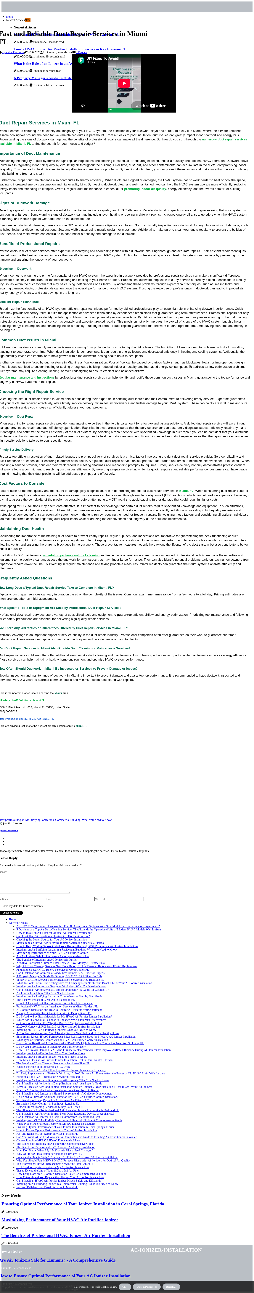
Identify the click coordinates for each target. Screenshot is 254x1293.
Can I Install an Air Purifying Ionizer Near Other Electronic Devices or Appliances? (65, 1113)
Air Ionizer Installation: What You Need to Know (45, 993)
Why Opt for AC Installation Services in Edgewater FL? (49, 1153)
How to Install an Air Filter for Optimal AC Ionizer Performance (54, 932)
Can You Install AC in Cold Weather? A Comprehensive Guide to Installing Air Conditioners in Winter (76, 1137)
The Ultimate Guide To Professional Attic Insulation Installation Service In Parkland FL (67, 1110)
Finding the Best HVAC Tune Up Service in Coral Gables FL (52, 969)
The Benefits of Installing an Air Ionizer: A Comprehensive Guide (55, 1143)
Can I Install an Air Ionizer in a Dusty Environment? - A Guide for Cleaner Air (62, 989)
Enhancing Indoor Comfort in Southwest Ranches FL (47, 1103)
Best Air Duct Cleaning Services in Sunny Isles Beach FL (50, 1106)
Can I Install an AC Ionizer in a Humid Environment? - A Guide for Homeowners (64, 1093)
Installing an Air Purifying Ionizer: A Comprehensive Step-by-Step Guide (59, 996)
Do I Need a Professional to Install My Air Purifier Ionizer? (51, 1046)
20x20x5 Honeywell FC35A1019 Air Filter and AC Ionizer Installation (58, 1026)
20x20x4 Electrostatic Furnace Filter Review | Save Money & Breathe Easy (60, 962)
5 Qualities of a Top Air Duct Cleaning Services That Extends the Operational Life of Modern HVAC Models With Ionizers (88, 929)
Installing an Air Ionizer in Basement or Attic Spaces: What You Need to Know (62, 1080)
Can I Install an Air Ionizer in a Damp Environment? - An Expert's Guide (59, 1083)
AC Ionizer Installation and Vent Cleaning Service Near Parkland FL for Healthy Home (67, 1033)
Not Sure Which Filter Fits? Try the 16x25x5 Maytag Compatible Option (59, 1023)
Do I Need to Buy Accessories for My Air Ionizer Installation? (52, 1167)
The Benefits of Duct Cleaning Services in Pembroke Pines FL (53, 1063)
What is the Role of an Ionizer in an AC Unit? (43, 1066)
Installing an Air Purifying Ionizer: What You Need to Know (51, 1056)
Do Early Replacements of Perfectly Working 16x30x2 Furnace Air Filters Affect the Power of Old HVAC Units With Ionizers (90, 1073)
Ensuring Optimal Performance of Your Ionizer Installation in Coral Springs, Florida (65, 1127)
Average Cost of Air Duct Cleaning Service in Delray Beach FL (53, 1013)
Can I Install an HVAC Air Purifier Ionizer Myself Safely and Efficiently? (59, 1180)
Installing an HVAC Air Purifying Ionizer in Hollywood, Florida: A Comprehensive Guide (69, 1120)
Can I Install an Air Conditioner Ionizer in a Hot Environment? (53, 936)
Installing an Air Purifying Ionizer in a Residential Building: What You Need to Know (66, 949)
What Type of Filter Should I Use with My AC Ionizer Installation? (55, 1123)
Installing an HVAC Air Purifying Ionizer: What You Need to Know (56, 1029)
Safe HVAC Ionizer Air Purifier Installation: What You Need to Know (57, 1090)
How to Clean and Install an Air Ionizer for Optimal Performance (54, 1003)
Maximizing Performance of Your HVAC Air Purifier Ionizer (52, 952)
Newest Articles (18, 922)
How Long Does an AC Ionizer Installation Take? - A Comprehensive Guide (61, 1173)
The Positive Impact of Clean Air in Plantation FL (45, 999)
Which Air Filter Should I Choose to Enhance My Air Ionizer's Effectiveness (61, 1019)
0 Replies (81, 52)
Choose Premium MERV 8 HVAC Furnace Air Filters (48, 1140)
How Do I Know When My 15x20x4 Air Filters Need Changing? (55, 1150)
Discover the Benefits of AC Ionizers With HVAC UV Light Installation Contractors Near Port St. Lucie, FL (80, 1043)
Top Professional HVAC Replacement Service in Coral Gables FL (55, 1163)
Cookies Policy (108, 1286)
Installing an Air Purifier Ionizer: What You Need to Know (50, 1053)
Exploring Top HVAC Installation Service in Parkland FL (50, 1076)
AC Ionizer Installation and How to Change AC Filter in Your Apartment (59, 1009)
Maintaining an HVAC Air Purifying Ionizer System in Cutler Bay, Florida (60, 942)
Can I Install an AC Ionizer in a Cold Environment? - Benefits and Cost (58, 1117)
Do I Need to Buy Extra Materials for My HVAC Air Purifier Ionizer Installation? (64, 1016)
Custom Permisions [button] (147, 1286)
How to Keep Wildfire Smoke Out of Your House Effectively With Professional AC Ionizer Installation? (77, 946)
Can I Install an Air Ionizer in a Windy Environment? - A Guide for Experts (60, 973)
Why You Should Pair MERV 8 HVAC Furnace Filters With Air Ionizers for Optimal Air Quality (73, 1160)
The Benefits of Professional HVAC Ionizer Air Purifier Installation (55, 1147)
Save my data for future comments (22, 906)
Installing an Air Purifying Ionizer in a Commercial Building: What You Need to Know (67, 1183)
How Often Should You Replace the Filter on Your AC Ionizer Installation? (60, 1177)
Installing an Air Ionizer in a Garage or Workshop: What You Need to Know (61, 986)
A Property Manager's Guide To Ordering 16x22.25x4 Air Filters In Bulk (59, 976)
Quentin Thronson (13, 52)
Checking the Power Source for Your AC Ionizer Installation (51, 939)
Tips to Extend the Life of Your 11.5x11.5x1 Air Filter (47, 1170)
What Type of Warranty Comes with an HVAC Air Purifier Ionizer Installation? (62, 1040)
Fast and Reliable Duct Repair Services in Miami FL (47, 1133)
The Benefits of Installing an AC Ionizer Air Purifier (46, 959)
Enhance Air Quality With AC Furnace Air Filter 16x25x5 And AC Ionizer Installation (67, 1157)
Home (9, 16)
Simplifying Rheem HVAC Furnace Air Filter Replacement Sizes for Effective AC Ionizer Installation (76, 1036)
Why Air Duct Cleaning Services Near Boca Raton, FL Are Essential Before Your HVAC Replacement (76, 966)
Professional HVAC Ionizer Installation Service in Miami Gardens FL (57, 1006)
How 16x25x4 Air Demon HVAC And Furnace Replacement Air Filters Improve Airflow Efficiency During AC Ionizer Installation (93, 1050)
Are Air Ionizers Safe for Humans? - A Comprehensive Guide (52, 956)
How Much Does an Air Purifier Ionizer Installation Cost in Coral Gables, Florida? (64, 1060)
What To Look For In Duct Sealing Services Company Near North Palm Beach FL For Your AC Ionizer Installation (84, 983)
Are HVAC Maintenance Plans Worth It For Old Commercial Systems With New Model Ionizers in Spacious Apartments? (88, 926)
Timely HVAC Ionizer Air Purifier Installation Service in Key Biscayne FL (60, 979)
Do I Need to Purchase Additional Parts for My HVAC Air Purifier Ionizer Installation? (67, 1096)
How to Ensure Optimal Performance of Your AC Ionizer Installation (56, 1130)
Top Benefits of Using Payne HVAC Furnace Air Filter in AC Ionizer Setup (60, 1100)
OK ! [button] (124, 1286)
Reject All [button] (171, 1286)
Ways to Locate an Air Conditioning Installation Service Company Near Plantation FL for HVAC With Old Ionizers (84, 1086)
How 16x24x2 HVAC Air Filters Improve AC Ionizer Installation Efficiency (61, 1070)
